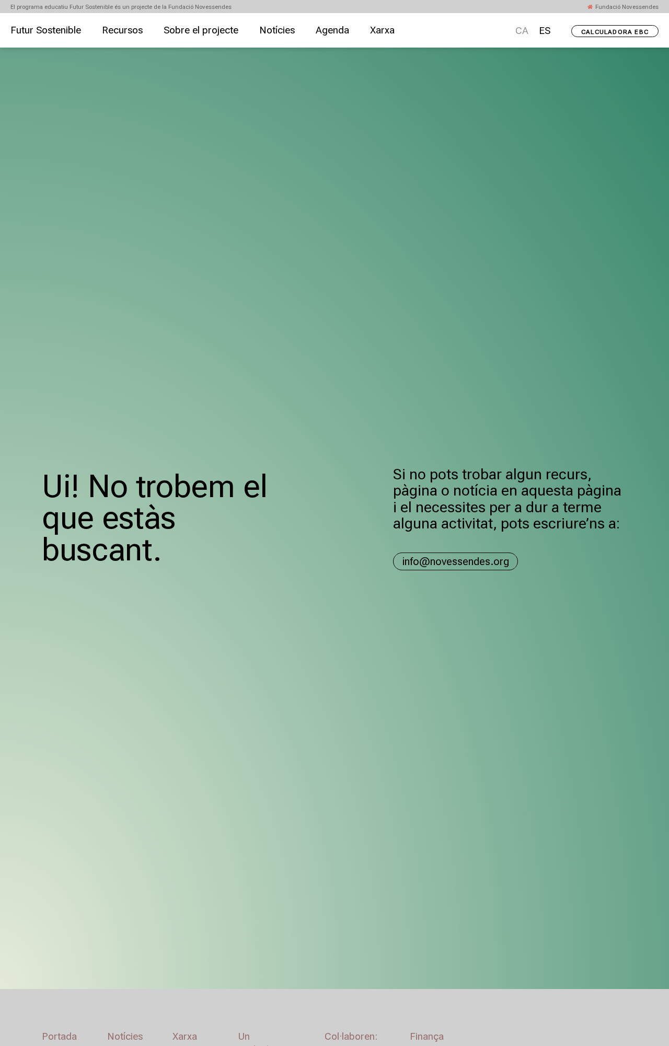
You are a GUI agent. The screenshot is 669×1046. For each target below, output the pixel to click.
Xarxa (382, 30)
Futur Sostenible (45, 30)
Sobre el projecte (201, 30)
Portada (59, 1036)
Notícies (277, 30)
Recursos (122, 30)
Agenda (332, 30)
